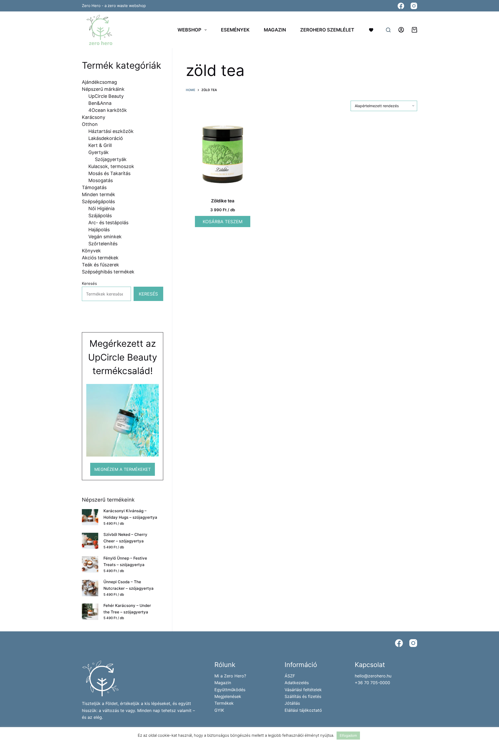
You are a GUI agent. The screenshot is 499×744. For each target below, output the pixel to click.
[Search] (388, 30)
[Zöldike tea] (222, 154)
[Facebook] (401, 6)
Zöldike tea (222, 200)
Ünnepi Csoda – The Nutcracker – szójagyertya (128, 585)
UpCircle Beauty (122, 357)
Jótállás (292, 703)
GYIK (219, 710)
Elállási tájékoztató (303, 710)
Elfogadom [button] (348, 735)
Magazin (275, 30)
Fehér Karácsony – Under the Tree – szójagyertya (127, 608)
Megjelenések (227, 696)
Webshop (189, 30)
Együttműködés (229, 689)
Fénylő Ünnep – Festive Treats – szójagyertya (125, 561)
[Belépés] (401, 30)
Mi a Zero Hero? (230, 675)
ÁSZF (290, 675)
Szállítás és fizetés (303, 696)
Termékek (224, 703)
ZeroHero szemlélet (327, 30)
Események (235, 30)
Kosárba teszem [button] (222, 221)
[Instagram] (414, 6)
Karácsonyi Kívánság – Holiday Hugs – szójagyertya (130, 514)
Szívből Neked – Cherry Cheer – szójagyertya (125, 537)
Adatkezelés (297, 682)
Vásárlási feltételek (303, 689)
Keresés (89, 283)
